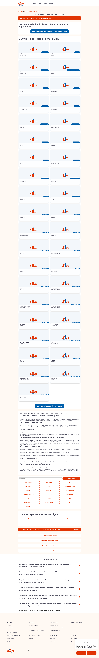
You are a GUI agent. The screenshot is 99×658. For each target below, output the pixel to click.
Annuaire (26, 11)
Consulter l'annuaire (74, 18)
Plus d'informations (88, 647)
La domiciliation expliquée (33, 627)
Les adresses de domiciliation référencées (49, 31)
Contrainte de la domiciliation (55, 630)
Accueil (1, 7)
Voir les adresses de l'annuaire (49, 406)
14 (29, 11)
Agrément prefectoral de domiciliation (56, 627)
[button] (39, 11)
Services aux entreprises (33, 625)
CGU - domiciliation (10, 627)
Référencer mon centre (54, 625)
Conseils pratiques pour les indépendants (36, 630)
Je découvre (76, 529)
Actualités (9, 625)
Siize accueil (20, 11)
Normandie (6, 7)
